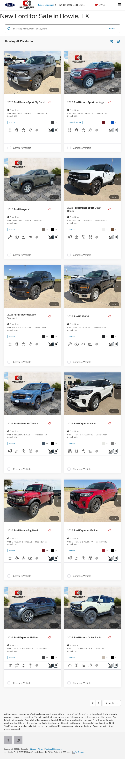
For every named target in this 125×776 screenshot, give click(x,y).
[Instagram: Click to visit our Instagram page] (19, 740)
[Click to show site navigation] (120, 5)
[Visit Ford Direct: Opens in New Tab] (78, 752)
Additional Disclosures (53, 749)
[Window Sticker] (55, 130)
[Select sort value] (117, 41)
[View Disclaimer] (37, 130)
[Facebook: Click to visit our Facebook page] (9, 740)
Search (112, 28)
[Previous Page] (93, 703)
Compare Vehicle (22, 147)
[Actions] (55, 102)
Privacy (41, 749)
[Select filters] (112, 41)
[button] (57, 72)
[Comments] (50, 130)
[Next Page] (99, 703)
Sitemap (33, 749)
